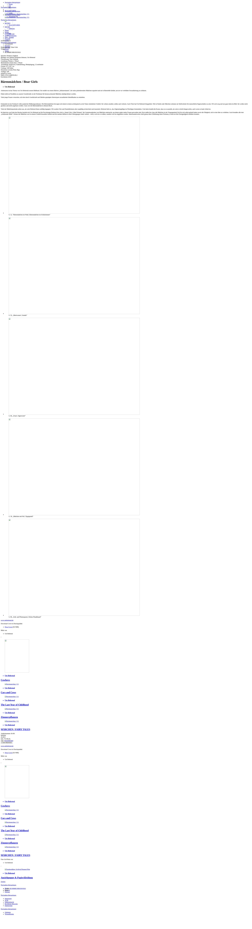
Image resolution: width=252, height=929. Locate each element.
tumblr (7, 40)
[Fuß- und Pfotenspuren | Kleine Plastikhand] (74, 615)
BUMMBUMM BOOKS (18, 888)
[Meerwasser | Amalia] (74, 313)
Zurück (3, 882)
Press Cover (9, 627)
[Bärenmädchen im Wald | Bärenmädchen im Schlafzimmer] (74, 213)
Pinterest (7, 39)
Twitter (7, 35)
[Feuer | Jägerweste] (74, 414)
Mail (6, 37)
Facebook (8, 33)
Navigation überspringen (12, 2)
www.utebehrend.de (7, 620)
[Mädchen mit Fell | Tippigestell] (74, 514)
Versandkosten (8, 740)
